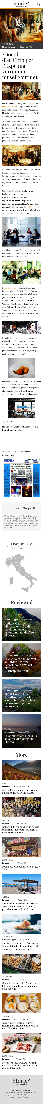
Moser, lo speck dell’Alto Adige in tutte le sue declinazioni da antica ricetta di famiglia (19, 1065)
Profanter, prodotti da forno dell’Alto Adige (21, 868)
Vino (6, 617)
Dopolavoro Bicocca (12, 288)
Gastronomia (7, 860)
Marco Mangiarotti (9, 47)
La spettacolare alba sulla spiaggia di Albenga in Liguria (21, 738)
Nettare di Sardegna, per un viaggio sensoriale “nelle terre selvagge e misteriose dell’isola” (20, 829)
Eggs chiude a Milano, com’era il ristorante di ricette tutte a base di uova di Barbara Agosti (20, 1025)
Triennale (32, 207)
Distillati (6, 820)
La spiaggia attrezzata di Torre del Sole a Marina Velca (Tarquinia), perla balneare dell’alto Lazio (20, 906)
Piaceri (7, 688)
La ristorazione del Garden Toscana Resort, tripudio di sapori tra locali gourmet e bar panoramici (21, 946)
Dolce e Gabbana (10, 106)
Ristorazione (7, 44)
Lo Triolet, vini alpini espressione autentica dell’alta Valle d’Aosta (19, 791)
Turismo (7, 729)
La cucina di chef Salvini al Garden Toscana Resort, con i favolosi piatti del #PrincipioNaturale (20, 664)
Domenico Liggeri (11, 620)
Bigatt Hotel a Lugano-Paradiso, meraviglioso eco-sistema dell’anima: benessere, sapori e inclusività (20, 700)
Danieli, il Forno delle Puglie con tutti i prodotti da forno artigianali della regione (20, 986)
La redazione (9, 732)
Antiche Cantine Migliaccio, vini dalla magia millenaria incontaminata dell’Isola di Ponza (20, 629)
